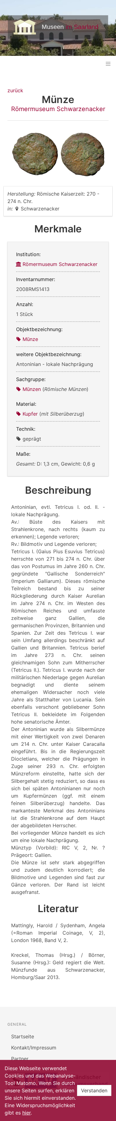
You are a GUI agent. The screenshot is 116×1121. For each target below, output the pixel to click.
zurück (15, 90)
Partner (19, 1059)
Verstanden (94, 1090)
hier (26, 1113)
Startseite (22, 1036)
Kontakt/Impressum (33, 1047)
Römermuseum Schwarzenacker (58, 109)
